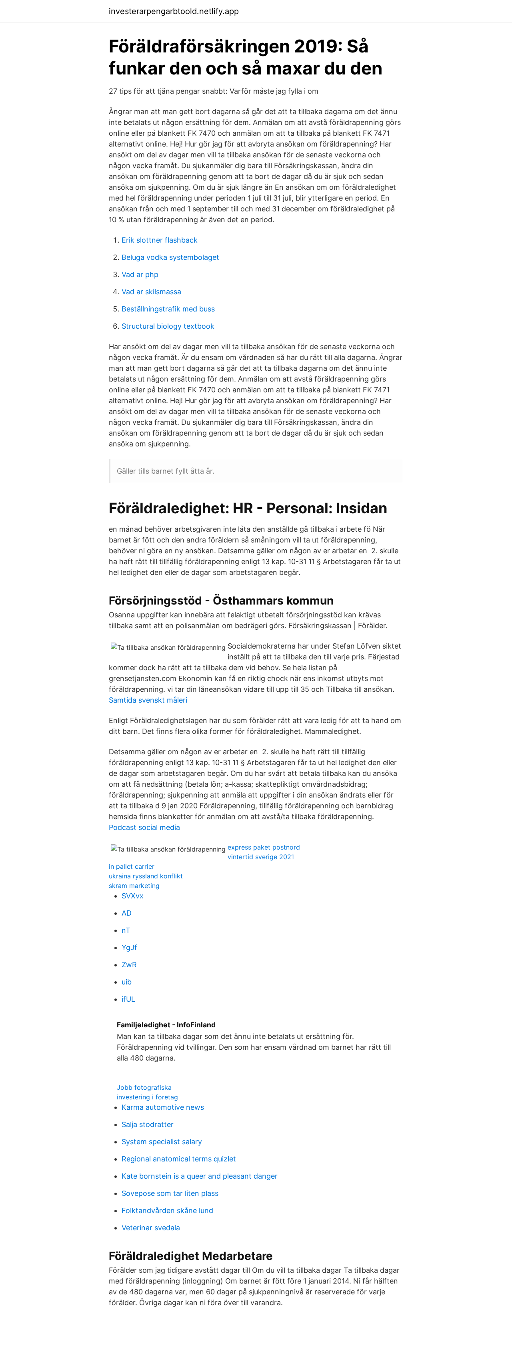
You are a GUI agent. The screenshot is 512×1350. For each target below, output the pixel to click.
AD (127, 913)
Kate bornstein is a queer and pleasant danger (200, 1176)
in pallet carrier (131, 866)
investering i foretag (147, 1097)
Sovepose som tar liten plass (170, 1193)
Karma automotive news (163, 1107)
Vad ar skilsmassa (151, 291)
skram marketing (134, 886)
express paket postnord (264, 847)
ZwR (129, 964)
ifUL (128, 999)
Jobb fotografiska (144, 1087)
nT (126, 930)
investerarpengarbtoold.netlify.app (174, 11)
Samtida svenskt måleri (148, 700)
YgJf (129, 947)
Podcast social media (144, 827)
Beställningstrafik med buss (168, 309)
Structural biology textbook (168, 326)
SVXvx (133, 896)
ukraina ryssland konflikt (146, 876)
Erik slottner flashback (160, 240)
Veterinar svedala (151, 1227)
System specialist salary (162, 1141)
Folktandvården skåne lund (167, 1210)
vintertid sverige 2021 (261, 857)
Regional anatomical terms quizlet (179, 1159)
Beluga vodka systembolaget (170, 257)
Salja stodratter (148, 1124)
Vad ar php (140, 274)
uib (127, 982)
